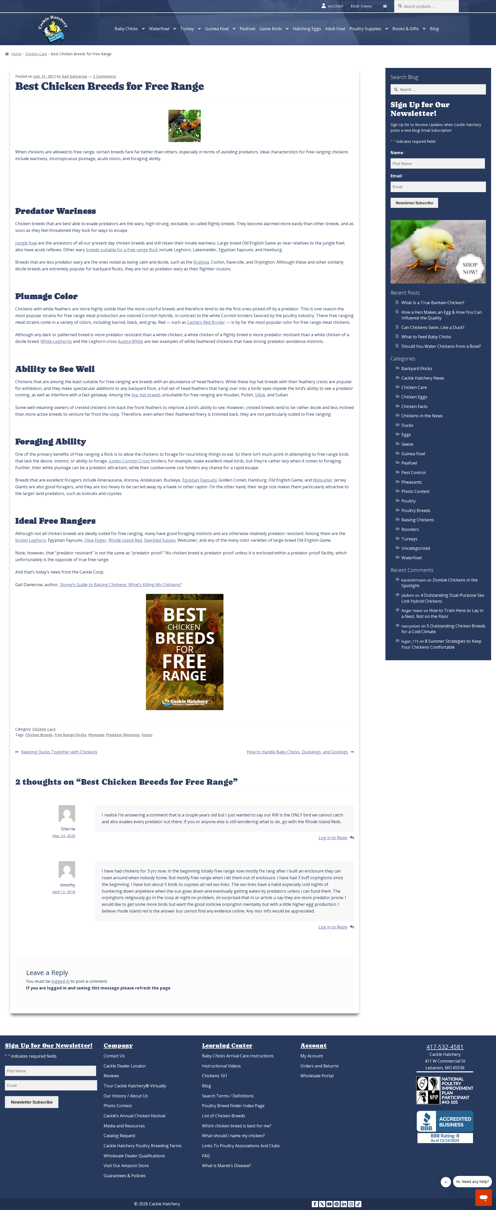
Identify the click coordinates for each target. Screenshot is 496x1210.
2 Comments (104, 76)
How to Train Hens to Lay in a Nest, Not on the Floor (442, 613)
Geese (407, 444)
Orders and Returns (319, 1066)
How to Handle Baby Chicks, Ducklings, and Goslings (297, 752)
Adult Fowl (335, 29)
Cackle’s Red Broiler (206, 322)
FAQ (206, 1156)
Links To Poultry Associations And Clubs (241, 1146)
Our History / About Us (126, 1096)
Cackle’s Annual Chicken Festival (134, 1116)
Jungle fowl (26, 243)
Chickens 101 (214, 1076)
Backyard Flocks (416, 368)
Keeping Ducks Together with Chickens (59, 752)
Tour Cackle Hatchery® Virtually (135, 1086)
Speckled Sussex (159, 540)
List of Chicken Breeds (223, 1116)
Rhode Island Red (125, 540)
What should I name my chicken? (233, 1135)
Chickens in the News (422, 416)
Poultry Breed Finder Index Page (233, 1106)
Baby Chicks (126, 29)
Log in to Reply (333, 837)
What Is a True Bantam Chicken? (432, 302)
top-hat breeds (146, 395)
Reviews (111, 1076)
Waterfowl (159, 29)
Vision (147, 734)
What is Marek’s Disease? (226, 1165)
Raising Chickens (417, 520)
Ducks (407, 425)
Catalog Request (119, 1135)
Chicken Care (36, 53)
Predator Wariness (123, 734)
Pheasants (411, 482)
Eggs (406, 434)
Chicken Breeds (38, 734)
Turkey (187, 29)
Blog (434, 29)
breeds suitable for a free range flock (122, 250)
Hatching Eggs (307, 29)
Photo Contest (415, 491)
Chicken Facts (414, 406)
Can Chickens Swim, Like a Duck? (432, 327)
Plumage (96, 734)
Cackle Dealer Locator (125, 1066)
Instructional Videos (221, 1066)
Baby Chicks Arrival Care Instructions (238, 1056)
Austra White (130, 341)
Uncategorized (415, 548)
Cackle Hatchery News (422, 378)
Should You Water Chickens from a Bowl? (441, 346)
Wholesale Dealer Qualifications (134, 1156)
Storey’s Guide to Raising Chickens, (94, 584)
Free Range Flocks (70, 734)
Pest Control (413, 472)
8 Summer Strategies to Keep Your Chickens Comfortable (441, 644)
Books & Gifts (405, 29)
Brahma (201, 262)
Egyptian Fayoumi (199, 480)
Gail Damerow (74, 76)
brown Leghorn (30, 540)
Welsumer (322, 480)
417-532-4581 (445, 1046)
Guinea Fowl (217, 29)
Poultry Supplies (365, 29)
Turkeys (409, 539)
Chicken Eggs (414, 397)
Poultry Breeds (415, 510)
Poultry (408, 501)
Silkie (260, 395)
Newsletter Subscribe (414, 202)
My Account (311, 1056)
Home (16, 53)
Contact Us (114, 1056)
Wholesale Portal (317, 1076)
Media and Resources (124, 1126)
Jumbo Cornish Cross (129, 461)
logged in (60, 981)
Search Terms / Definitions (228, 1096)
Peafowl (247, 29)
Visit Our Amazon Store (126, 1165)
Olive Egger (95, 540)
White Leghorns (56, 341)
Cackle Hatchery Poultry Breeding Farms (143, 1146)
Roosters (410, 529)
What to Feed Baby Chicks (426, 337)
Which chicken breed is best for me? (236, 1126)
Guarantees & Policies (125, 1175)
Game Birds (271, 29)
